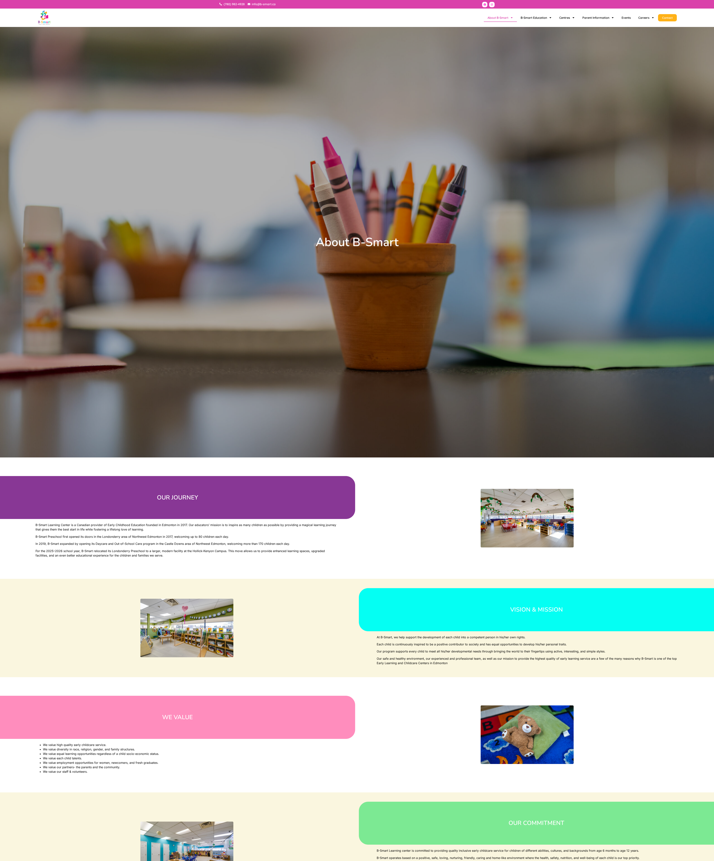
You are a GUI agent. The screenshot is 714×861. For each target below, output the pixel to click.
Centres (564, 18)
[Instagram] (492, 4)
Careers (643, 18)
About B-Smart (498, 18)
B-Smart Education (534, 18)
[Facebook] (485, 4)
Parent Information (595, 18)
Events (626, 18)
